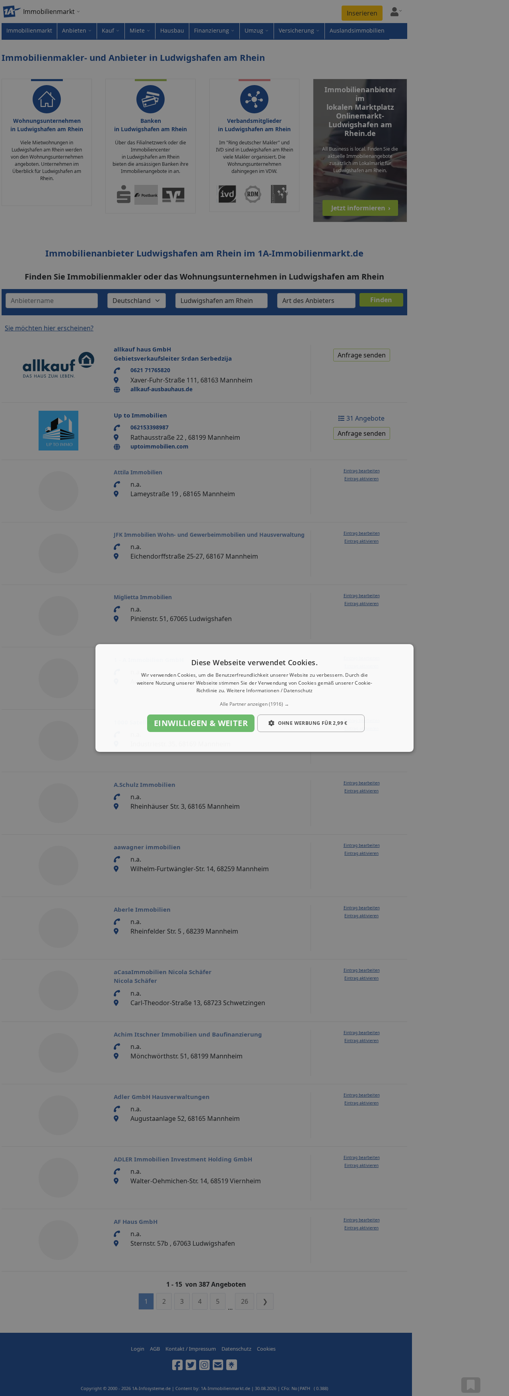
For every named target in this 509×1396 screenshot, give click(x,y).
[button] (254, 704)
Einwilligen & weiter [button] (201, 723)
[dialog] (254, 698)
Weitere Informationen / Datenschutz (270, 690)
